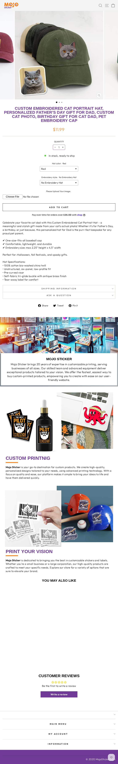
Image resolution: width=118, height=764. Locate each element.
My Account (58, 734)
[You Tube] (8, 753)
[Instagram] (11, 753)
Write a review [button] (59, 694)
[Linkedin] (13, 753)
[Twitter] (6, 753)
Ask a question (59, 295)
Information (58, 744)
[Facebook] (4, 753)
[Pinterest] (15, 753)
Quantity (59, 141)
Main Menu (58, 724)
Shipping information (59, 288)
